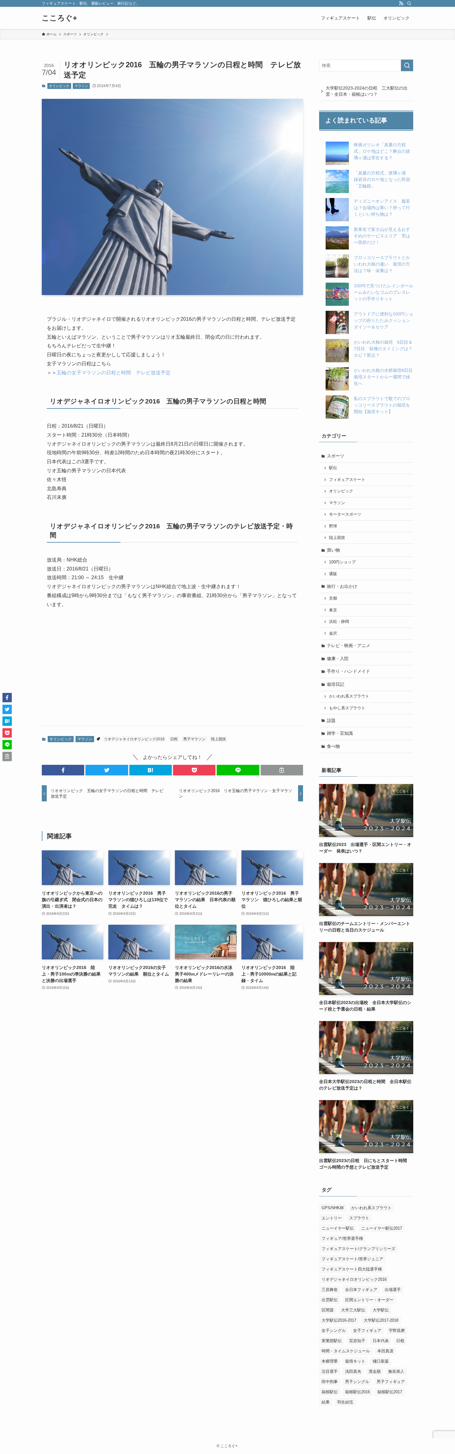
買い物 (333, 550)
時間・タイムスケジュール (346, 1351)
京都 (333, 598)
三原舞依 (330, 1289)
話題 (331, 720)
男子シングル (357, 1381)
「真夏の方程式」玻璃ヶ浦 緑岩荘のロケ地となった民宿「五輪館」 (382, 179)
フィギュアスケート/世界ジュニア (352, 1259)
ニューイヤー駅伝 (338, 1228)
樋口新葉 (381, 1361)
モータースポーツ (345, 514)
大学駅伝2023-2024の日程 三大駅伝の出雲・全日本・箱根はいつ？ (367, 91)
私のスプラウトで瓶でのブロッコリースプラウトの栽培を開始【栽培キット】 (382, 405)
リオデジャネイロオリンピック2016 (134, 739)
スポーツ (335, 455)
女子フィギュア (367, 1330)
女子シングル (334, 1330)
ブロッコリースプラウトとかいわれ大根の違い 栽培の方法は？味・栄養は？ (382, 264)
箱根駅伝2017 (389, 1392)
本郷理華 (330, 1361)
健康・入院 (338, 658)
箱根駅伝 (330, 1392)
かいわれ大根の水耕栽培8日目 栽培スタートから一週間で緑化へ (385, 377)
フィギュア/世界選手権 (342, 1238)
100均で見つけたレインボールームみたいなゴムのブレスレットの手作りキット (383, 292)
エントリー (332, 1218)
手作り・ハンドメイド (348, 671)
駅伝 (333, 468)
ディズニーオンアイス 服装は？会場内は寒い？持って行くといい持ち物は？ (382, 208)
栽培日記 (335, 684)
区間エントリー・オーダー (369, 1300)
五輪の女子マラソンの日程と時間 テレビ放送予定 (114, 372)
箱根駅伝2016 (357, 1392)
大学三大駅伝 (353, 1310)
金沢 (333, 633)
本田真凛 (385, 1351)
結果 (326, 1402)
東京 (333, 610)
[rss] (401, 3)
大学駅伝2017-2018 (381, 1320)
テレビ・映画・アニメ (348, 645)
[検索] (409, 3)
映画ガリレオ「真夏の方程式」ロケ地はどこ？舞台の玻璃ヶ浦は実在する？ (382, 151)
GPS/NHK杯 (333, 1207)
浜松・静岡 (339, 621)
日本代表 (381, 1340)
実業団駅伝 (332, 1340)
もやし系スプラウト (347, 708)
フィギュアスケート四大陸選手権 (352, 1269)
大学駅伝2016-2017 (339, 1320)
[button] (63, 770)
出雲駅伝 (330, 1300)
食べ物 (333, 746)
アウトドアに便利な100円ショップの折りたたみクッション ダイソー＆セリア (384, 320)
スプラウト (359, 1218)
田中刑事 (330, 1381)
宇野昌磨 (397, 1330)
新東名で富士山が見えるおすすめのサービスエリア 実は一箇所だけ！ (382, 236)
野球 (333, 526)
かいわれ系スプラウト (349, 696)
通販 (333, 574)
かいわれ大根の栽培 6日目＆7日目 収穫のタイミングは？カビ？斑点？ (383, 349)
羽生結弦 (345, 1402)
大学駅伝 (381, 1310)
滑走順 (375, 1371)
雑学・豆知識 (340, 733)
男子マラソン (194, 739)
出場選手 (393, 1289)
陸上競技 (218, 739)
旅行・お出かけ (342, 586)
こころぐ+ (59, 18)
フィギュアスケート (347, 480)
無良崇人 (396, 1371)
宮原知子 (357, 1340)
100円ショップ (342, 562)
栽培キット (355, 1361)
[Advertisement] (172, 672)
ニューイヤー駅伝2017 (381, 1228)
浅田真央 (353, 1371)
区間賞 (328, 1310)
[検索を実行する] (407, 65)
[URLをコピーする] (282, 770)
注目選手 (330, 1371)
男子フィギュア (391, 1381)
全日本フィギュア (361, 1289)
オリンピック (59, 86)
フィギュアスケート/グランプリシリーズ (358, 1248)
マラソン (81, 86)
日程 (174, 739)
